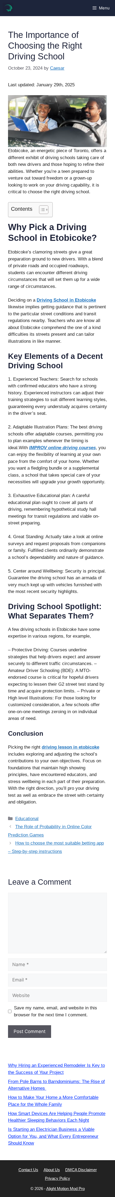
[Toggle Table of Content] (41, 209)
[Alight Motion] (8, 8)
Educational (27, 818)
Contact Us (28, 1169)
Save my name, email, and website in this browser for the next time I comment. (55, 1011)
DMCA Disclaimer (81, 1169)
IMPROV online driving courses (62, 447)
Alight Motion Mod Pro (65, 1188)
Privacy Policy (57, 1178)
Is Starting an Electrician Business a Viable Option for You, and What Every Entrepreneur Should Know (53, 1136)
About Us (52, 1169)
